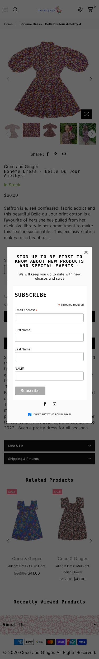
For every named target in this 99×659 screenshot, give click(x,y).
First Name (22, 330)
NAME (19, 369)
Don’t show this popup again (52, 414)
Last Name (22, 349)
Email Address (26, 310)
